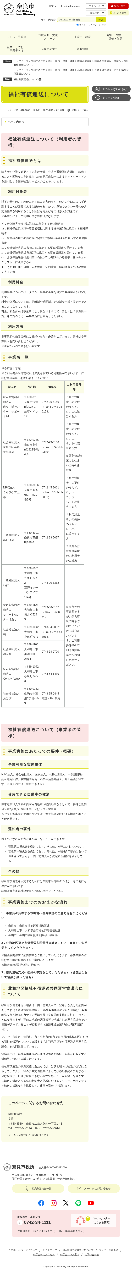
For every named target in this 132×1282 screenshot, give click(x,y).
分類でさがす (38, 61)
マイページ (94, 6)
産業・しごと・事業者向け (16, 49)
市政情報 (82, 48)
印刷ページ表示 (80, 110)
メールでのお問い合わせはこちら (29, 1135)
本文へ (52, 6)
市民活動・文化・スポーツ (49, 37)
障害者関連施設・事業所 (108, 61)
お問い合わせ (92, 1254)
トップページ (21, 61)
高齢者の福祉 (84, 70)
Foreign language (70, 6)
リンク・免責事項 (108, 1250)
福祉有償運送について (26, 79)
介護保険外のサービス (107, 70)
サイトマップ (50, 1250)
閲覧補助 (94, 13)
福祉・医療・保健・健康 (115, 37)
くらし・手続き (16, 36)
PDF (104, 25)
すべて (82, 25)
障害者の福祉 (84, 61)
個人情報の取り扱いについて (78, 1250)
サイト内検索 (48, 19)
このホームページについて (22, 1250)
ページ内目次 (16, 121)
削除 (40, 79)
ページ (94, 25)
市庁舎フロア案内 (69, 1254)
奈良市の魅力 (49, 48)
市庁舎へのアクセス (44, 1254)
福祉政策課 (15, 1114)
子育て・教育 (82, 36)
